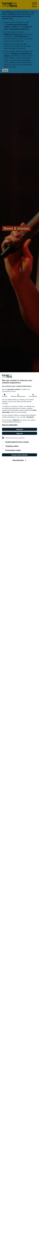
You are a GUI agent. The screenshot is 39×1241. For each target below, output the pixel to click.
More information (18, 460)
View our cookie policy (10, 425)
